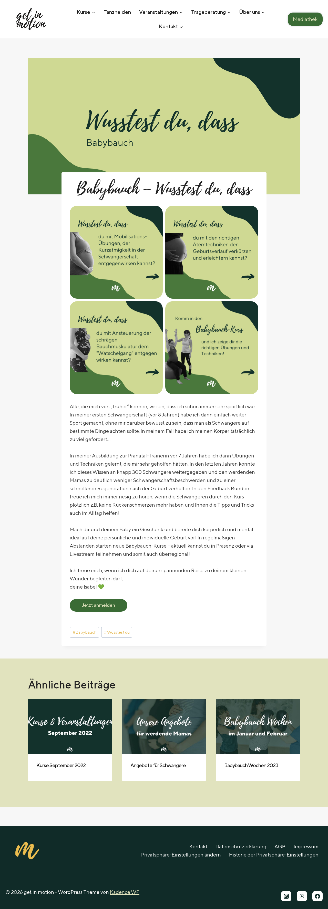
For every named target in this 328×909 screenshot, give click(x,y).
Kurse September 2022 (61, 765)
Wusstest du (117, 632)
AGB (279, 846)
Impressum (306, 846)
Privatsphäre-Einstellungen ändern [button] (181, 855)
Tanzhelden (117, 12)
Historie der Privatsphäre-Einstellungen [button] (274, 855)
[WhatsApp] (302, 896)
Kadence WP (124, 892)
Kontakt (198, 846)
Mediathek (305, 19)
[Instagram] (286, 896)
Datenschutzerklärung (241, 846)
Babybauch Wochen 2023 (251, 765)
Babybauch (85, 632)
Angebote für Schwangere (158, 765)
